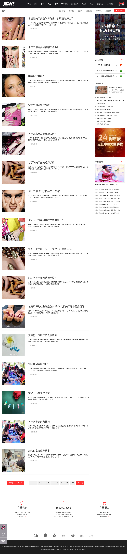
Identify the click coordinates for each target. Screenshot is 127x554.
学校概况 (64, 4)
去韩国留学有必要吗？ (112, 192)
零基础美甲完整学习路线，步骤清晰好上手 (51, 18)
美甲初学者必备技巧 (39, 421)
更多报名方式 (104, 516)
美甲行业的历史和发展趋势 (42, 335)
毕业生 (84, 4)
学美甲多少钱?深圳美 (115, 87)
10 (67, 483)
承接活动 (100, 4)
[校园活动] (98, 189)
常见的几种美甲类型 (39, 393)
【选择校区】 (121, 5)
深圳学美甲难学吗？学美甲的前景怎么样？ (51, 249)
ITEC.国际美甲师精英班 (107, 76)
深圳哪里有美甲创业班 (104, 97)
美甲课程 (62, 11)
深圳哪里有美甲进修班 (104, 109)
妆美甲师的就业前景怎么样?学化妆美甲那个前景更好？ (57, 306)
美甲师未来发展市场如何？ (42, 133)
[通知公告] (98, 195)
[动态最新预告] (99, 192)
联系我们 (110, 4)
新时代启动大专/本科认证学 (110, 213)
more (123, 60)
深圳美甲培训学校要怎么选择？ (45, 191)
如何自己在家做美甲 (39, 450)
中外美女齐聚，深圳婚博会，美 (106, 184)
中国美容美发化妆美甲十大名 (111, 210)
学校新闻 (99, 162)
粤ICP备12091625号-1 (80, 549)
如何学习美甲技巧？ (39, 364)
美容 (42, 4)
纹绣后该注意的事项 (103, 124)
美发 (49, 4)
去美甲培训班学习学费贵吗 (105, 106)
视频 (91, 4)
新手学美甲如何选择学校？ (42, 162)
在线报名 (120, 11)
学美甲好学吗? (36, 76)
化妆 (36, 4)
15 (73, 483)
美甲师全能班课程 (107, 65)
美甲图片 (89, 11)
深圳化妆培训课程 (78, 546)
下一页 (80, 483)
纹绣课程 (71, 11)
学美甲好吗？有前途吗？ (110, 204)
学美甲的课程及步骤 (39, 105)
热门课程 (99, 60)
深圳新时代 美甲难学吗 (104, 121)
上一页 (19, 483)
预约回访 (22, 516)
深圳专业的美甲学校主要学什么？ (46, 220)
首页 (29, 4)
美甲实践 (108, 11)
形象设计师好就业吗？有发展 (111, 201)
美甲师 (80, 11)
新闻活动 (74, 4)
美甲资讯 (99, 11)
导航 (3, 540)
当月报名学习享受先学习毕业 (111, 195)
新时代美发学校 (45, 549)
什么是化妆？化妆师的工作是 (111, 198)
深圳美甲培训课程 (110, 546)
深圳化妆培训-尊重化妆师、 (111, 207)
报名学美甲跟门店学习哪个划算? (107, 115)
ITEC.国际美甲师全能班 (107, 71)
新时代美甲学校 (53, 549)
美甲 (56, 4)
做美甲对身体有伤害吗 (104, 118)
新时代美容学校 (120, 546)
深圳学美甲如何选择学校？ (42, 277)
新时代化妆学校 (62, 549)
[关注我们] (3, 534)
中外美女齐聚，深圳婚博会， (111, 189)
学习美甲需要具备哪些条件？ (43, 47)
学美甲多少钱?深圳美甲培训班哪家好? (109, 112)
